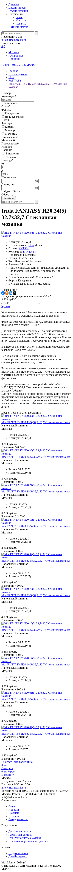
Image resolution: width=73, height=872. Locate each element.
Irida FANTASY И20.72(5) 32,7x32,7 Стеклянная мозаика (35, 595)
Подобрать (8, 198)
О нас (19, 17)
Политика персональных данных (29, 841)
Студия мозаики (18, 10)
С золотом (11, 133)
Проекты (21, 23)
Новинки (14, 58)
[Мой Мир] (10, 293)
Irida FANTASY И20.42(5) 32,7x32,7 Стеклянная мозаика (35, 422)
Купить (5, 306)
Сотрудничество (18, 26)
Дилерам (14, 4)
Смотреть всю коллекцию (17, 761)
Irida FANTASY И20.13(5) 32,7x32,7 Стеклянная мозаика (35, 526)
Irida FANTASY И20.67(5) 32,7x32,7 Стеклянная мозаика (35, 733)
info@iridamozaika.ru (13, 39)
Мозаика (14, 52)
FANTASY (29, 251)
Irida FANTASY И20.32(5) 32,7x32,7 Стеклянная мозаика (35, 560)
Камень (9, 126)
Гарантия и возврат (20, 834)
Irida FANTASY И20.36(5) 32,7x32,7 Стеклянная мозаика (35, 456)
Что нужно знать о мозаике (25, 837)
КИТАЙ (24, 248)
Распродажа (16, 55)
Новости (21, 20)
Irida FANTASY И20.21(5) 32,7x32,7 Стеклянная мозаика (35, 491)
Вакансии (14, 812)
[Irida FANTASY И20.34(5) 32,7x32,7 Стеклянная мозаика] (36, 235)
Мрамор (10, 130)
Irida (31, 245)
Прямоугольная (14, 116)
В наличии (12, 153)
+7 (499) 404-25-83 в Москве (18, 64)
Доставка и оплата (20, 831)
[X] (14, 293)
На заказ (11, 157)
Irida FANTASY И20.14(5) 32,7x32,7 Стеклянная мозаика (35, 664)
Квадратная (12, 113)
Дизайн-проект (18, 7)
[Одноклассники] (7, 293)
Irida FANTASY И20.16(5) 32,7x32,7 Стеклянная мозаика (35, 629)
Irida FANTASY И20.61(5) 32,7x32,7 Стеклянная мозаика (35, 699)
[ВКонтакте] (3, 293)
